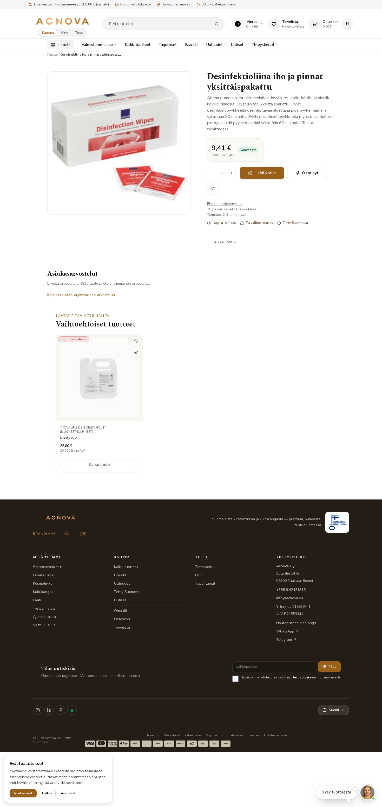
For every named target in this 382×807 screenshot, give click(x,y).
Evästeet (254, 735)
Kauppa (48, 33)
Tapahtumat (205, 583)
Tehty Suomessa (128, 591)
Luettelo (63, 44)
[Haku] (216, 24)
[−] (212, 173)
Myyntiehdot (215, 735)
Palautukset (193, 735)
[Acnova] (62, 21)
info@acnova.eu (289, 598)
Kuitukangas (43, 591)
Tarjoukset (168, 44)
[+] (231, 173)
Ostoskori (122, 619)
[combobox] (159, 24)
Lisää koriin (265, 173)
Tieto (79, 33)
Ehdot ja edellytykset (224, 203)
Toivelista (122, 627)
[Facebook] (60, 710)
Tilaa (332, 666)
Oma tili (120, 610)
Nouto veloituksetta (135, 4)
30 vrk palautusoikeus (219, 4)
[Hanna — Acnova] (367, 792)
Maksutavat (171, 735)
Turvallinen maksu (176, 4)
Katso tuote (99, 464)
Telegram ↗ (286, 639)
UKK (198, 575)
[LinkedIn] (49, 710)
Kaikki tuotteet (137, 44)
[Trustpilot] (72, 710)
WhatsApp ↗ (287, 631)
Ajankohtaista (44, 616)
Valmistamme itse (97, 44)
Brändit (191, 44)
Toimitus (153, 735)
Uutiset (237, 44)
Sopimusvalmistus (48, 566)
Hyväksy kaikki (23, 793)
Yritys (65, 33)
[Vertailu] (136, 352)
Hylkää (47, 793)
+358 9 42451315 (291, 589)
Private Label (44, 575)
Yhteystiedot (263, 44)
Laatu (37, 600)
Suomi (334, 710)
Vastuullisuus (44, 625)
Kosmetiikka (42, 583)
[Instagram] (37, 710)
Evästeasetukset (276, 735)
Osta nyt (310, 173)
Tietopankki (204, 566)
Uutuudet (214, 44)
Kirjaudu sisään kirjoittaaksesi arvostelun (81, 294)
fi (347, 23)
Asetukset (68, 793)
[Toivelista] (213, 188)
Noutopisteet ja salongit (296, 623)
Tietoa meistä (44, 608)
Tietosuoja (235, 735)
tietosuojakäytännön (308, 677)
